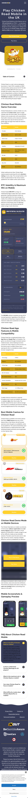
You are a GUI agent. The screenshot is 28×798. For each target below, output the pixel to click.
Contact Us (20, 711)
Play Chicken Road (14, 36)
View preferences (14, 793)
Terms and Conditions (9, 717)
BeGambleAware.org (6, 310)
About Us (22, 717)
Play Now (14, 458)
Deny (14, 789)
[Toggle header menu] (25, 3)
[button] (26, 772)
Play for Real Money (14, 557)
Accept (14, 785)
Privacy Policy (14, 796)
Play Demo (14, 41)
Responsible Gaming (14, 714)
